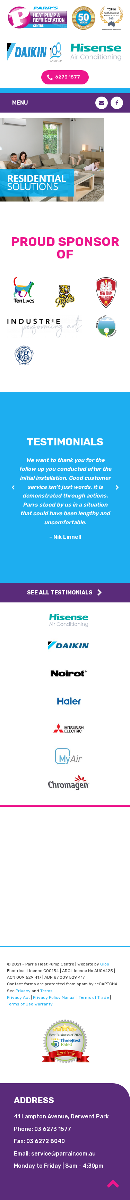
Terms (46, 990)
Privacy (23, 990)
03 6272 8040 (45, 1141)
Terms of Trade (94, 997)
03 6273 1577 (52, 1129)
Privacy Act (18, 997)
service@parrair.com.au (63, 1153)
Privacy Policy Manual (54, 997)
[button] (13, 488)
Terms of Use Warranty (30, 1004)
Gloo (104, 964)
